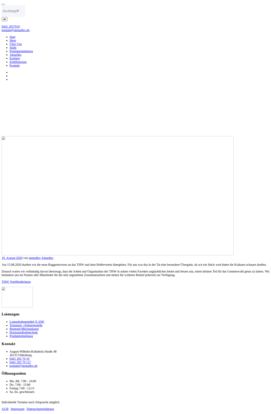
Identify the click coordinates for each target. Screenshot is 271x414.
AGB (5, 409)
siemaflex (35, 258)
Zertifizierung (18, 62)
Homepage (16, 113)
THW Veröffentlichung (16, 281)
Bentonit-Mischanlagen (24, 329)
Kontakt (15, 65)
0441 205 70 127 (20, 362)
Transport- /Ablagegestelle (26, 325)
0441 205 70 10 (19, 358)
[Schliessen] (3, 4)
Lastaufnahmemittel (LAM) (27, 321)
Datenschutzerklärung (40, 409)
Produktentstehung (21, 51)
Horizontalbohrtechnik (24, 332)
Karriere (15, 58)
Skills (13, 47)
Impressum (17, 409)
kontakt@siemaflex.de (23, 365)
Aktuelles (15, 54)
